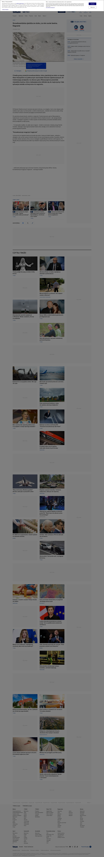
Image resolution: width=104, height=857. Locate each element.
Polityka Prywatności (5, 9)
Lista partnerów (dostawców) (50, 7)
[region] (52, 5)
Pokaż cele (92, 7)
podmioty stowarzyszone (20, 3)
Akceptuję (92, 3)
